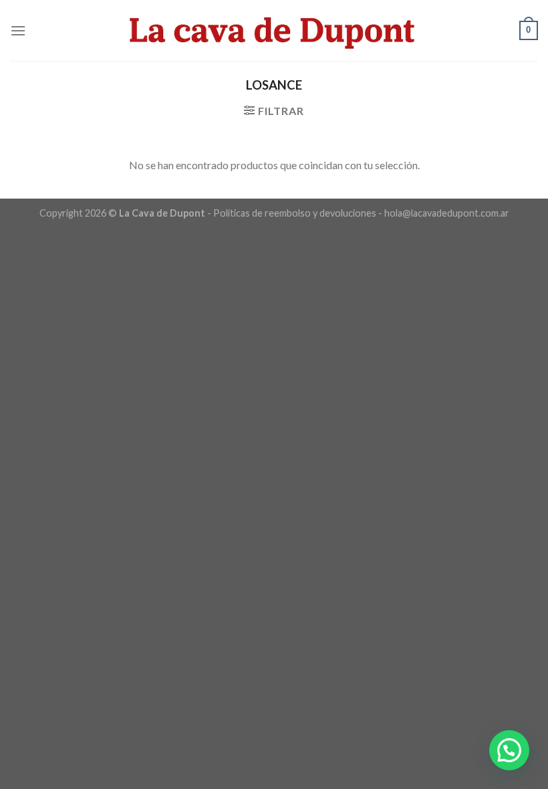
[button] (509, 750)
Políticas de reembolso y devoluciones (294, 213)
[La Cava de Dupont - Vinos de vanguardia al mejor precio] (274, 30)
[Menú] (18, 30)
